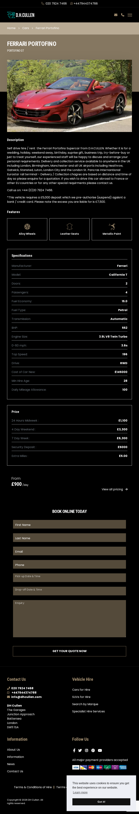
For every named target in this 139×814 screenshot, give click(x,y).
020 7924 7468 (56, 3)
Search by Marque (85, 704)
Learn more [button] (80, 792)
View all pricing (113, 489)
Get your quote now (69, 651)
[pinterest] (93, 750)
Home (11, 28)
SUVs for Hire (81, 697)
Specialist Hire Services (88, 711)
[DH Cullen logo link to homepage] (20, 15)
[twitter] (81, 750)
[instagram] (87, 750)
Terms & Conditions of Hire (33, 787)
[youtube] (100, 750)
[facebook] (75, 750)
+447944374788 (86, 3)
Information (15, 757)
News (11, 764)
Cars (25, 28)
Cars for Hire (81, 690)
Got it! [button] (101, 801)
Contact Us (15, 771)
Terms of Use (65, 787)
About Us (13, 750)
